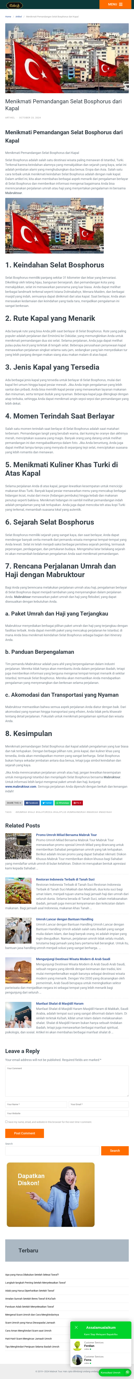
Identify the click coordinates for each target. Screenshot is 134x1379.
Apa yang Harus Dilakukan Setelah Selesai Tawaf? (32, 1274)
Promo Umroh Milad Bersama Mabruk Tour (66, 835)
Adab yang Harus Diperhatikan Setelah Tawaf (29, 1290)
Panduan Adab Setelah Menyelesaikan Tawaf (29, 1306)
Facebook (33, 803)
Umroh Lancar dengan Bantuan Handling (64, 919)
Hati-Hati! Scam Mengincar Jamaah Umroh (28, 1338)
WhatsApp (63, 803)
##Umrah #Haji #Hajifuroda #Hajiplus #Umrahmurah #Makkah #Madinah (64, 812)
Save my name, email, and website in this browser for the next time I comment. (50, 1122)
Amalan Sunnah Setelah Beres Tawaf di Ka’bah (30, 1298)
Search (9, 1143)
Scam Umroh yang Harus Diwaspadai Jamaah (30, 1322)
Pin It (78, 803)
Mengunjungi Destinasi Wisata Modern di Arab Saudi (73, 959)
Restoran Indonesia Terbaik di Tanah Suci (65, 879)
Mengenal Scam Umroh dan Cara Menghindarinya (32, 1314)
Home (8, 16)
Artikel (19, 16)
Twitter (48, 803)
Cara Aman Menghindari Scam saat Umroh (28, 1330)
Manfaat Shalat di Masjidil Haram (60, 1003)
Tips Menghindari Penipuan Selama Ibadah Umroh (32, 1346)
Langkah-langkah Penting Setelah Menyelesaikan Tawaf (35, 1282)
